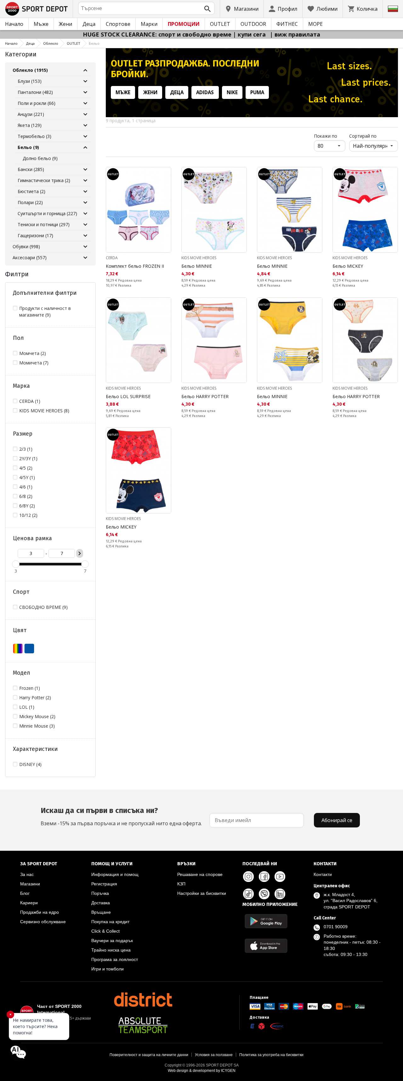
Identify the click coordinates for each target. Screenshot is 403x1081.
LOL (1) (26, 707)
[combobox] (146, 8)
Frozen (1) (29, 688)
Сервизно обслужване (43, 921)
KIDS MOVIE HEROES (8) (44, 411)
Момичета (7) (33, 363)
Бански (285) (31, 169)
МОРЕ (315, 23)
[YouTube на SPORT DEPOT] (280, 877)
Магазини (30, 883)
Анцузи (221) (31, 114)
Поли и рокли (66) (36, 103)
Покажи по (329, 136)
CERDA (112, 257)
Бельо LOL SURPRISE (128, 396)
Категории (21, 54)
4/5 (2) (25, 468)
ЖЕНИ (150, 92)
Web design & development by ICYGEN (202, 1070)
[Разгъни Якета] (85, 125)
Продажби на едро (39, 912)
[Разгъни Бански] (85, 169)
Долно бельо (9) (40, 158)
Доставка (100, 902)
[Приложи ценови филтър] (79, 553)
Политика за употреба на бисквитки (271, 1055)
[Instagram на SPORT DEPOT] (248, 877)
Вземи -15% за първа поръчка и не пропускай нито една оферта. (121, 816)
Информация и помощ (115, 874)
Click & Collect (105, 931)
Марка (21, 385)
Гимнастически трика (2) (44, 180)
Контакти (323, 874)
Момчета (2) (32, 353)
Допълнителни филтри (45, 292)
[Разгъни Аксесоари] (85, 257)
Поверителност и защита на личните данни (149, 1055)
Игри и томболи (107, 968)
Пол (18, 338)
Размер (22, 433)
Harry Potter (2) (35, 698)
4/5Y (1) (27, 477)
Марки (149, 23)
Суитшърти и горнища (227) (47, 213)
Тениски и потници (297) (44, 224)
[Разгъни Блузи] (85, 81)
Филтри (17, 274)
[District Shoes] (143, 999)
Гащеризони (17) (35, 235)
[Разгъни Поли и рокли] (85, 103)
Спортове (118, 23)
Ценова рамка (32, 538)
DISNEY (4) (30, 764)
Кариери (29, 902)
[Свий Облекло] (85, 70)
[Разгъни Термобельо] (85, 136)
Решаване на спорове (200, 874)
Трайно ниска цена (111, 949)
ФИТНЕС (287, 23)
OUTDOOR (253, 23)
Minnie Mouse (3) (37, 726)
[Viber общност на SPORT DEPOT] (264, 894)
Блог (25, 893)
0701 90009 (336, 926)
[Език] (393, 9)
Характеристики (35, 749)
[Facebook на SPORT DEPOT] (264, 877)
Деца (88, 23)
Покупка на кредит (110, 921)
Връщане (101, 912)
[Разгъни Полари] (85, 202)
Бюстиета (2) (31, 191)
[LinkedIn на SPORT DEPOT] (280, 894)
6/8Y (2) (27, 506)
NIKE (232, 92)
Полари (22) (30, 202)
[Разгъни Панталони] (85, 92)
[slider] (16, 564)
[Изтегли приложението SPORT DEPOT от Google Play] (266, 921)
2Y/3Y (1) (28, 458)
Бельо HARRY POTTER (205, 396)
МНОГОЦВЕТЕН (18, 648)
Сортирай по (363, 136)
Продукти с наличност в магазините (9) (45, 311)
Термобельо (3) (34, 136)
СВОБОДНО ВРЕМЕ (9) (43, 607)
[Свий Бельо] (85, 147)
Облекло (50, 43)
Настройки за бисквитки (201, 893)
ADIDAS (205, 92)
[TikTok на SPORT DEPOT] (248, 894)
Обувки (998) (26, 246)
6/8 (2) (25, 496)
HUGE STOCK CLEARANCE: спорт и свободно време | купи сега (175, 34)
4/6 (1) (25, 487)
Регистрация (104, 883)
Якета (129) (30, 125)
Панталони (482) (35, 92)
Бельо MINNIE (196, 266)
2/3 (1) (25, 449)
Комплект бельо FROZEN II (135, 266)
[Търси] (207, 9)
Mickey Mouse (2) (37, 716)
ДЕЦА (177, 92)
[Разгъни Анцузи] (85, 114)
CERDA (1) (29, 401)
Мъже (41, 23)
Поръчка (100, 893)
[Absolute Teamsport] (143, 1025)
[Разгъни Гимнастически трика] (85, 180)
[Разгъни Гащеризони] (85, 235)
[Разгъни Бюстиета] (85, 191)
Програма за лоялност (114, 959)
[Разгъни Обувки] (85, 246)
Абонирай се (336, 820)
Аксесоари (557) (30, 257)
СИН (29, 648)
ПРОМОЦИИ (184, 23)
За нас (27, 874)
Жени (65, 23)
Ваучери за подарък (112, 940)
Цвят (19, 630)
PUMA (257, 92)
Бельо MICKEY (347, 266)
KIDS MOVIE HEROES (198, 257)
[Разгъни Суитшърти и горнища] (85, 213)
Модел (21, 672)
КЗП (181, 883)
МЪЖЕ (123, 92)
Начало (14, 23)
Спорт (21, 591)
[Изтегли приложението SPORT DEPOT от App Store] (266, 945)
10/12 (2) (28, 515)
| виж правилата (295, 34)
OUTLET (220, 23)
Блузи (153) (30, 81)
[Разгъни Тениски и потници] (85, 224)
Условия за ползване (214, 1055)
